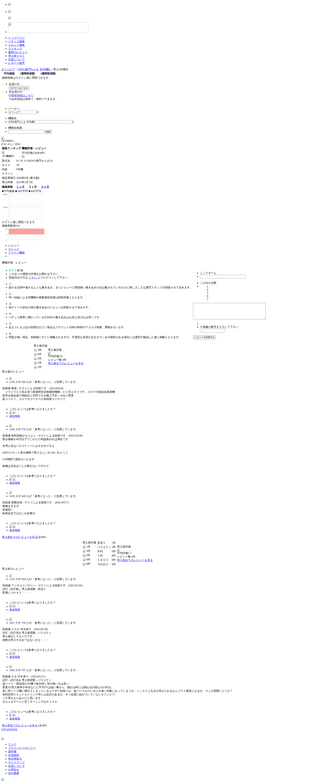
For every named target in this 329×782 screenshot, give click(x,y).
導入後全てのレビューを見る (66, 363)
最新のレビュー (17, 52)
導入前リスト (16, 55)
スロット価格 (16, 45)
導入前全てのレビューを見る (135, 560)
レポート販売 (16, 63)
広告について (16, 59)
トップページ (16, 37)
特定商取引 (15, 758)
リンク (12, 744)
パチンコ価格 (16, 41)
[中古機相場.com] (9, 4)
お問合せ (13, 769)
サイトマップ (16, 762)
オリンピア (8, 69)
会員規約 (13, 755)
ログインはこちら (19, 88)
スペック (13, 249)
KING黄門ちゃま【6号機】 (35, 69)
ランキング (15, 48)
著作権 (12, 751)
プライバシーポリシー (22, 748)
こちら (33, 277)
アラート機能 (16, 252)
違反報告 (14, 416)
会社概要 (13, 773)
